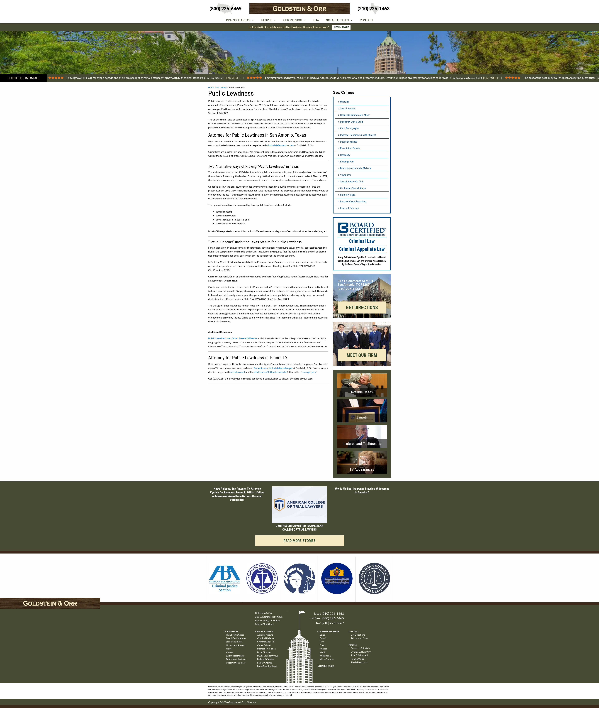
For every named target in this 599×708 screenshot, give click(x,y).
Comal (323, 638)
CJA (316, 20)
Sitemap (251, 702)
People (266, 20)
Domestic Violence (266, 648)
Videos (229, 652)
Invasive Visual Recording (353, 201)
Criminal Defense (265, 638)
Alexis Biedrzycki (359, 662)
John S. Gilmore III (359, 655)
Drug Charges (264, 652)
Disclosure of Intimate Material (355, 168)
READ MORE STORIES (299, 541)
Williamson (325, 655)
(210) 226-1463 (333, 613)
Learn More (341, 27)
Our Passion (292, 20)
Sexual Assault (347, 108)
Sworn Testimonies (235, 655)
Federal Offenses (265, 659)
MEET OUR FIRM (362, 355)
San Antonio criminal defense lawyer (273, 368)
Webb (322, 652)
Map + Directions (264, 624)
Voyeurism (345, 175)
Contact (366, 20)
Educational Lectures (236, 659)
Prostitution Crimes (350, 148)
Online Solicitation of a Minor (355, 115)
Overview (344, 101)
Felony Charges (264, 662)
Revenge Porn (347, 161)
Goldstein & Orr (236, 702)
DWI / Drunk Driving (267, 655)
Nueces (323, 648)
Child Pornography (349, 128)
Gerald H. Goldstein (360, 648)
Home (211, 87)
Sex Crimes (221, 87)
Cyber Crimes (264, 645)
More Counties (327, 659)
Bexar (322, 634)
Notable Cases (337, 20)
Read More (232, 77)
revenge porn (309, 371)
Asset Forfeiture (265, 634)
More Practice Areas (267, 666)
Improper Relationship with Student (358, 135)
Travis (322, 645)
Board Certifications (236, 638)
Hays (322, 641)
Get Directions (358, 634)
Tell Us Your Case (359, 638)
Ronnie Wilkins (358, 658)
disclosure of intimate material (270, 371)
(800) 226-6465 (333, 618)
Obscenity (345, 155)
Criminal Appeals (265, 641)
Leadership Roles (234, 641)
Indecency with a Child (351, 121)
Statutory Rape (347, 194)
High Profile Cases (235, 634)
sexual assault (237, 371)
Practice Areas (238, 20)
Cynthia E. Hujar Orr (361, 651)
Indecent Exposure (349, 208)
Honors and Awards (235, 645)
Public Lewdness (348, 141)
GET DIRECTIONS (362, 307)
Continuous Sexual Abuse (353, 188)
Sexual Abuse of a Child (352, 181)
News (228, 648)
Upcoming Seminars (235, 662)
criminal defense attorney (280, 145)
